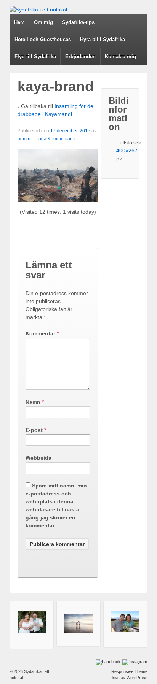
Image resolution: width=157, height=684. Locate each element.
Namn (33, 402)
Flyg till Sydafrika (35, 56)
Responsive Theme (129, 671)
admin (24, 138)
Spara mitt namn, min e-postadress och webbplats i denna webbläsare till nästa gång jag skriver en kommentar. (56, 505)
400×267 (127, 151)
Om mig (43, 22)
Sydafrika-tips (78, 22)
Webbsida (38, 458)
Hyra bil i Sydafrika (102, 39)
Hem (19, 22)
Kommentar (42, 333)
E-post (34, 430)
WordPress (137, 677)
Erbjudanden (80, 56)
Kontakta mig (120, 56)
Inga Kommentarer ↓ (58, 138)
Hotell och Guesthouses (42, 39)
